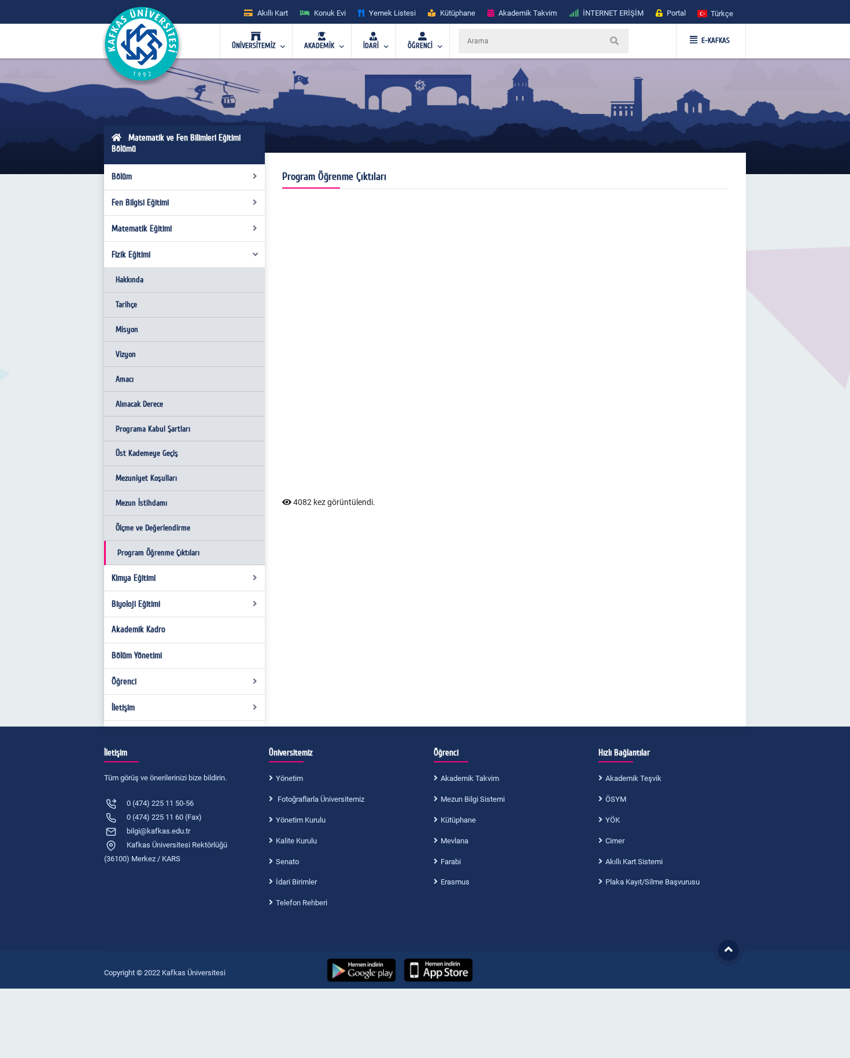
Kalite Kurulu (296, 840)
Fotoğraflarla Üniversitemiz (320, 799)
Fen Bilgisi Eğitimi (140, 202)
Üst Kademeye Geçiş (147, 453)
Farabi (451, 861)
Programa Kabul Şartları (153, 429)
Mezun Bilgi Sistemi (473, 799)
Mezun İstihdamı (141, 503)
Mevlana (454, 840)
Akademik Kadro (138, 629)
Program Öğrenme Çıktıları (158, 553)
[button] (715, 13)
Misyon (127, 329)
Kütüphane (458, 820)
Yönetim (289, 778)
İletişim (123, 707)
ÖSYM (615, 799)
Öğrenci (124, 681)
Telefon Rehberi (301, 902)
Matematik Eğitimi (142, 228)
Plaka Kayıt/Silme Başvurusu (652, 882)
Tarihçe (126, 304)
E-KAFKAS (715, 40)
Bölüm (122, 176)
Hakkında (129, 280)
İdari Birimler (296, 882)
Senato (287, 861)
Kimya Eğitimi (134, 578)
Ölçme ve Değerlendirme (153, 528)
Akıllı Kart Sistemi (634, 861)
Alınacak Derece (139, 404)
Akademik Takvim (470, 778)
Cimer (614, 840)
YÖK (612, 820)
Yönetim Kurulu (301, 820)
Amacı (125, 379)
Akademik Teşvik (633, 778)
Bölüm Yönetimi (137, 655)
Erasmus (455, 882)
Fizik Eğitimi (131, 254)
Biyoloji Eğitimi (136, 604)
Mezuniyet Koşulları (146, 478)
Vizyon (126, 354)
